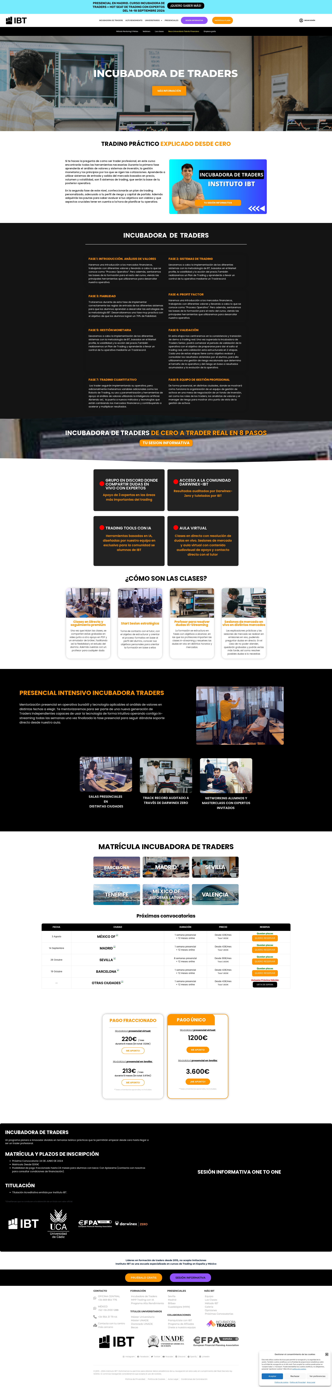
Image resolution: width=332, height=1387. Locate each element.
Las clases (159, 31)
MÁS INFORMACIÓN (169, 91)
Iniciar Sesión (309, 20)
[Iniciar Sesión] (301, 20)
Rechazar (294, 1376)
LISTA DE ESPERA (265, 984)
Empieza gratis (210, 31)
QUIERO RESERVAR (265, 938)
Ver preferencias (317, 1376)
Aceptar (272, 1376)
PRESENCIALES (171, 20)
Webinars (146, 31)
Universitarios (152, 20)
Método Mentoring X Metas (127, 31)
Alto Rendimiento (133, 20)
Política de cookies (281, 1382)
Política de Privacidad (298, 1382)
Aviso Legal (311, 1382)
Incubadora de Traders (111, 20)
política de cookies (299, 1369)
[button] (327, 1354)
